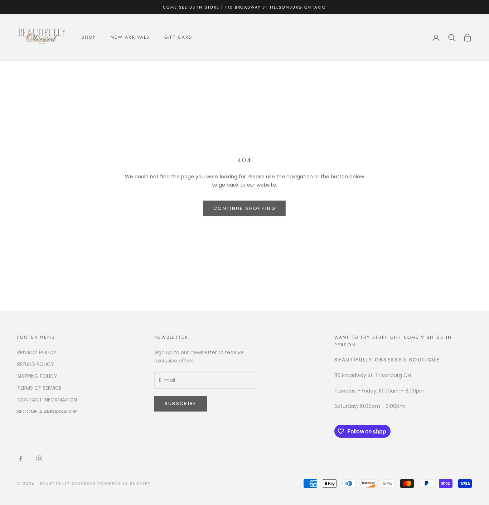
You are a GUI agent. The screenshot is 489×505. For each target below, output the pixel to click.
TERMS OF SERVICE (39, 387)
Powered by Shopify (124, 483)
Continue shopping (244, 208)
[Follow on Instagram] (39, 458)
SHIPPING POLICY (37, 376)
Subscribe (181, 403)
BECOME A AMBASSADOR (47, 411)
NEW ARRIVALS (130, 37)
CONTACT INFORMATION (47, 399)
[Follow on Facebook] (20, 458)
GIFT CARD (178, 37)
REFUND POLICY (35, 364)
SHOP (89, 37)
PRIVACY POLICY (37, 352)
